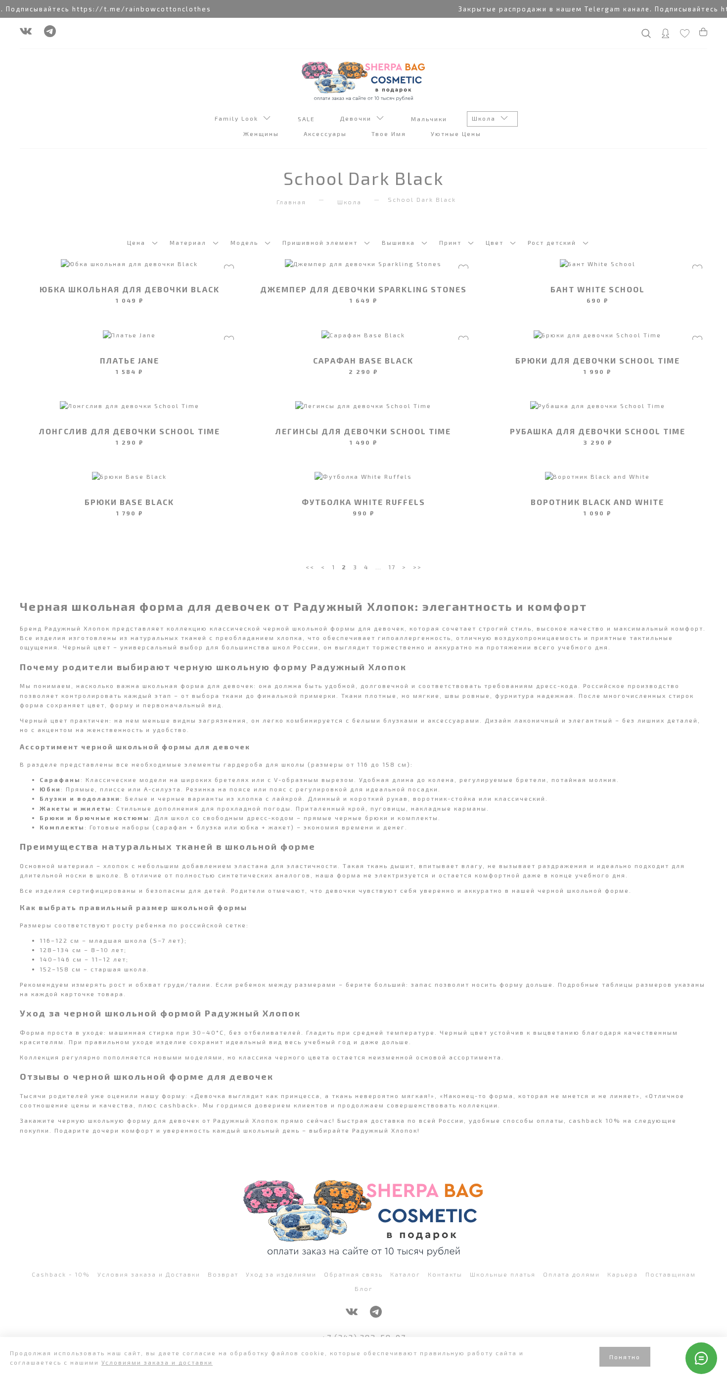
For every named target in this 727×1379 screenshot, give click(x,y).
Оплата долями (571, 1274)
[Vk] (26, 33)
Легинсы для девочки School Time (363, 431)
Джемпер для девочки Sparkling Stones (363, 289)
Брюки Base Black (129, 501)
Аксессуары (326, 133)
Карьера (622, 1274)
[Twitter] (50, 33)
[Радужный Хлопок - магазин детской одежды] (363, 80)
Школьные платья (503, 1274)
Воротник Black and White (597, 501)
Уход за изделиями (281, 1274)
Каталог (405, 1274)
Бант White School (597, 289)
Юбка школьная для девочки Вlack (130, 289)
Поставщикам (670, 1274)
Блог (364, 1288)
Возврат (223, 1274)
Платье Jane (129, 360)
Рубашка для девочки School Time (597, 431)
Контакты (445, 1274)
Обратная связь (353, 1274)
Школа (486, 118)
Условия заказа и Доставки (148, 1274)
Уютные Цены (457, 133)
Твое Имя (390, 133)
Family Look (239, 118)
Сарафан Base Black (363, 360)
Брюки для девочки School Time (597, 360)
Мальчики (430, 118)
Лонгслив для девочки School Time (129, 431)
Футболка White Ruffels (363, 501)
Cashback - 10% (61, 1274)
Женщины (262, 133)
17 (392, 566)
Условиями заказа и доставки (157, 1362)
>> (417, 566)
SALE (308, 118)
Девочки (358, 118)
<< (310, 566)
